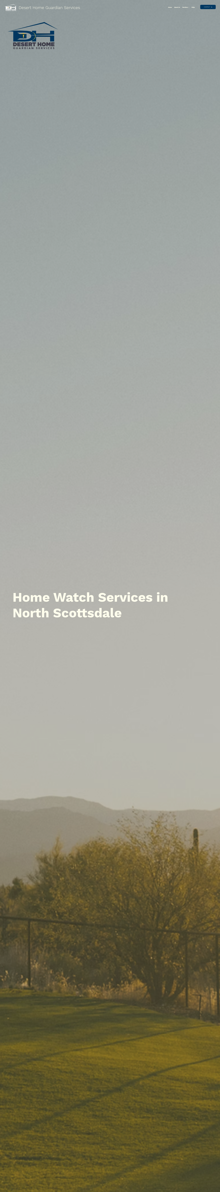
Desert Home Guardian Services (49, 7)
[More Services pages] (188, 7)
